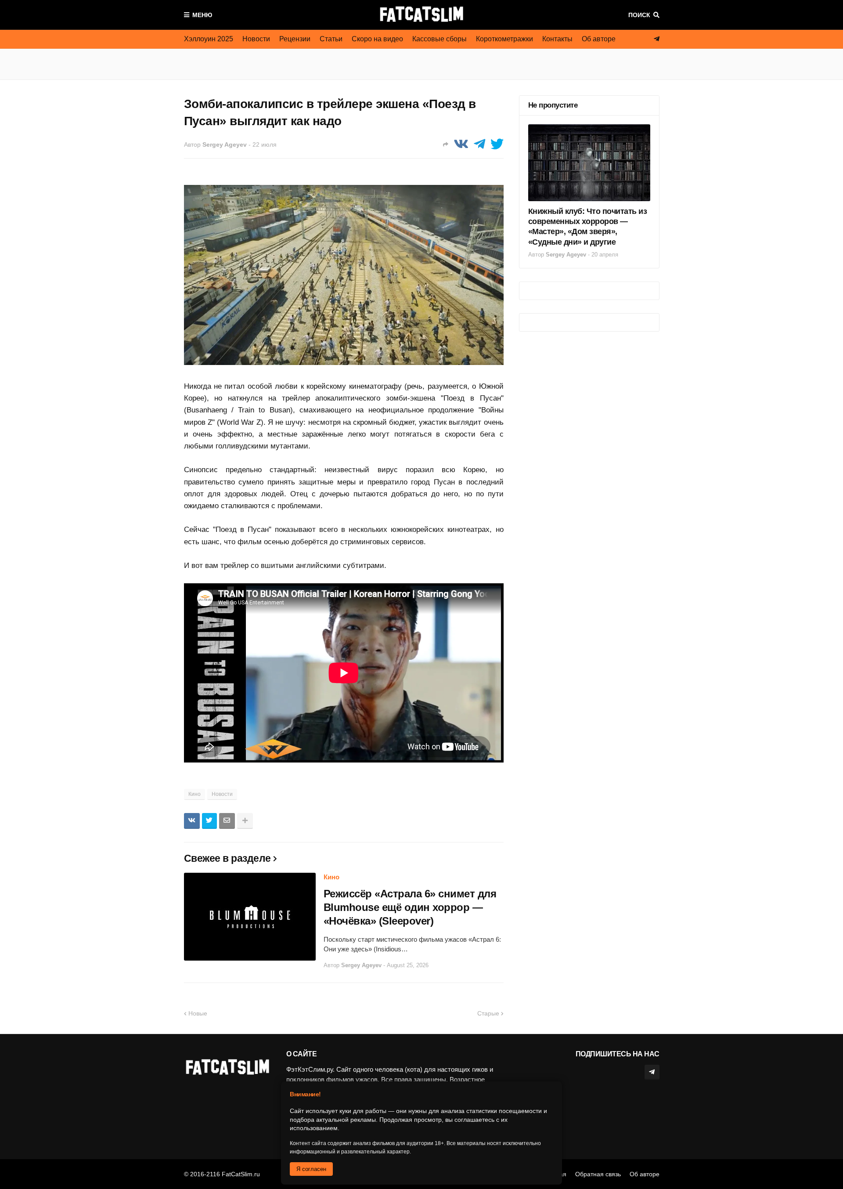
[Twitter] (497, 144)
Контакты (557, 39)
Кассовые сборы (439, 39)
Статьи (331, 39)
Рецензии (294, 39)
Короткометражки (504, 39)
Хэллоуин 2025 (208, 39)
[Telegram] (479, 144)
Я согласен (311, 1169)
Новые (197, 1013)
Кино (194, 794)
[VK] (461, 144)
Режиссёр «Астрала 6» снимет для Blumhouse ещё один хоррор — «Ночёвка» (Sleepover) (410, 907)
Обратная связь (598, 1174)
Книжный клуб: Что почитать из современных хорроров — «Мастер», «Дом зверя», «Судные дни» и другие (587, 226)
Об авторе (599, 39)
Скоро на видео (377, 39)
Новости (256, 39)
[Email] (227, 821)
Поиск (639, 14)
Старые (488, 1013)
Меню (202, 14)
